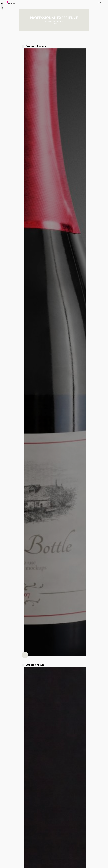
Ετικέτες (84, 657)
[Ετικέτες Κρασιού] (55, 352)
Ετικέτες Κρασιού (36, 46)
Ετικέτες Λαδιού (35, 665)
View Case (25, 654)
